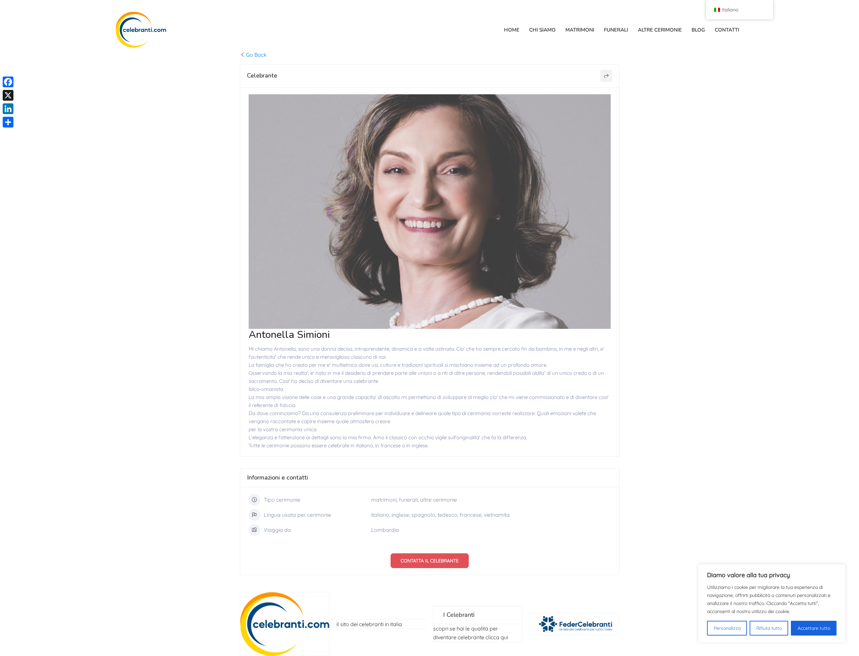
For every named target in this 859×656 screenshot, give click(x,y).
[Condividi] (8, 122)
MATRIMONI (579, 30)
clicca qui (497, 637)
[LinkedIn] (8, 108)
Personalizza (727, 628)
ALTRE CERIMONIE (660, 30)
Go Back (256, 54)
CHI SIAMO (542, 30)
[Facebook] (8, 82)
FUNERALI (616, 30)
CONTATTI (727, 30)
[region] (772, 603)
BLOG (698, 30)
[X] (8, 95)
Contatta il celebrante (430, 561)
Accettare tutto (814, 628)
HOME (511, 30)
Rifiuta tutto (769, 628)
